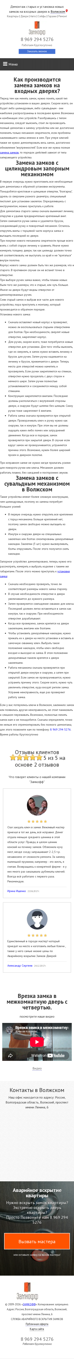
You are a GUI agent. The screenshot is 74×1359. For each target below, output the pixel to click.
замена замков (9, 152)
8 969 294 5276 (60, 729)
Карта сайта (37, 1329)
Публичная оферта (37, 1324)
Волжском (58, 11)
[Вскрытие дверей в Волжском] (37, 29)
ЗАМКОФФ (29, 1304)
